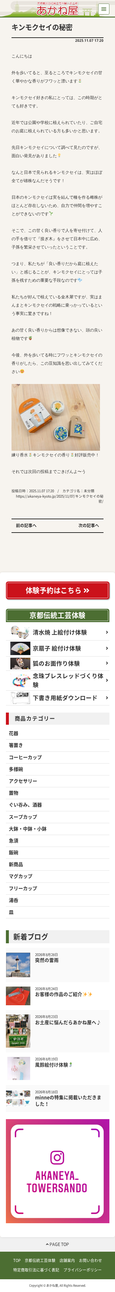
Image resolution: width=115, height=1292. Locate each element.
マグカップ (20, 876)
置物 (13, 793)
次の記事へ (88, 525)
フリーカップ (23, 888)
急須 (13, 840)
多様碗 (16, 769)
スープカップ (23, 817)
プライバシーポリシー (82, 1270)
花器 (13, 733)
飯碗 (13, 852)
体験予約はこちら (54, 590)
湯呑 (13, 900)
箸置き (16, 745)
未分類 (89, 491)
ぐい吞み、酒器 (25, 804)
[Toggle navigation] (103, 9)
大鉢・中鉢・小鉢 (28, 828)
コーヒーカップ (25, 757)
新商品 (16, 864)
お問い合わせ (90, 1260)
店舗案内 (67, 1260)
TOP (17, 1260)
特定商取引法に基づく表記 (36, 1270)
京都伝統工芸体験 (57, 615)
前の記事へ (26, 525)
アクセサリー (23, 781)
